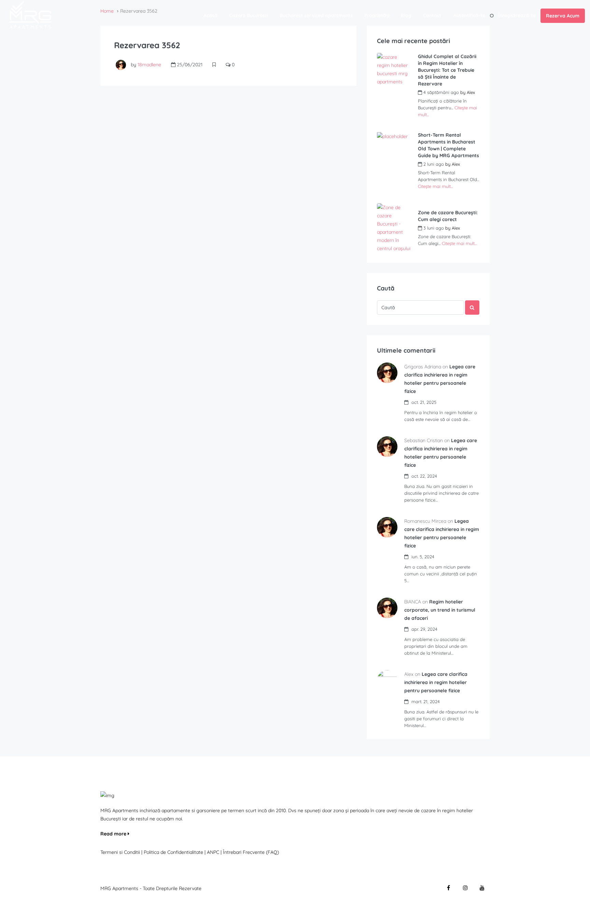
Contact (432, 15)
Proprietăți (376, 15)
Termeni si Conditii (120, 852)
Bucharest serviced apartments (316, 15)
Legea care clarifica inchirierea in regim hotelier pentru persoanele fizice (435, 682)
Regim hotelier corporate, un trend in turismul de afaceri (439, 610)
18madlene (149, 65)
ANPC (213, 852)
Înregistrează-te (517, 15)
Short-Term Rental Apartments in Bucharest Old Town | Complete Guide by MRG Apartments (448, 145)
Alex (471, 92)
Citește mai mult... (435, 186)
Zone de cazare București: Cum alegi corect (448, 215)
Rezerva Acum (562, 16)
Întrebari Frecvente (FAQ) (251, 852)
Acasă (210, 15)
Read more (114, 834)
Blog (406, 15)
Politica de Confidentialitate (174, 852)
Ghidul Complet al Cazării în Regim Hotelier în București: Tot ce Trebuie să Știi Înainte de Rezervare (447, 70)
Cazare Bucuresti (248, 15)
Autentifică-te (469, 15)
